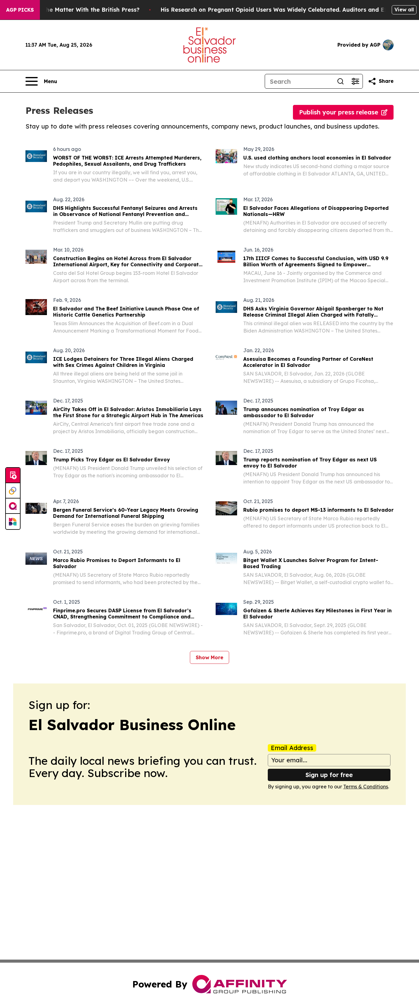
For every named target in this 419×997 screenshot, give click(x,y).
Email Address (292, 748)
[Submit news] (13, 475)
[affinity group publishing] (13, 506)
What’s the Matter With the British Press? (81, 9)
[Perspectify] (13, 491)
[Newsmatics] (13, 521)
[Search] (340, 81)
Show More (209, 657)
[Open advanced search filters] (355, 81)
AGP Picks (20, 10)
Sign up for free (329, 775)
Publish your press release (338, 112)
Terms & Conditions (365, 786)
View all (404, 9)
